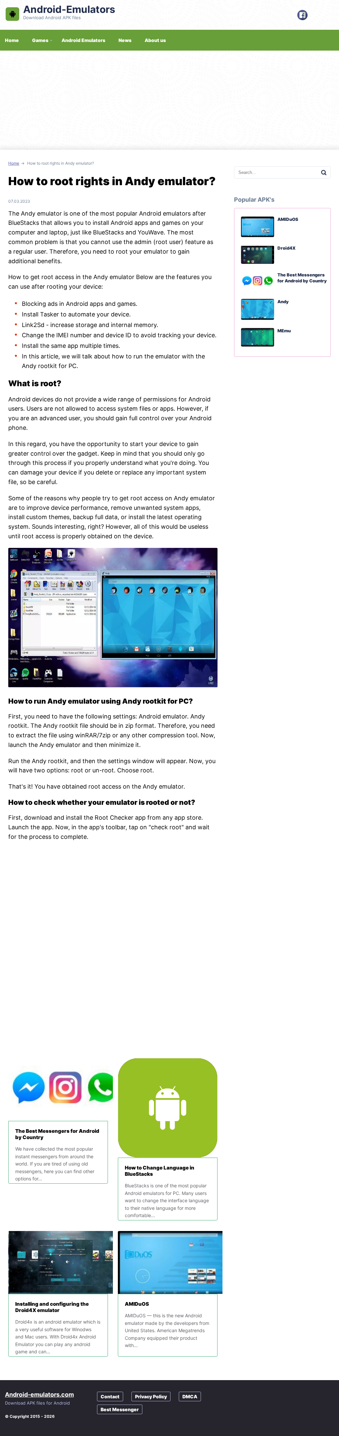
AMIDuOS (137, 1304)
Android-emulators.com (39, 1394)
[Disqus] (113, 950)
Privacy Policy (151, 1396)
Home (13, 163)
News (125, 40)
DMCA (189, 1396)
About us (155, 40)
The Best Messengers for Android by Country (57, 1134)
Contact (110, 1396)
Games (40, 40)
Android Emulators (83, 40)
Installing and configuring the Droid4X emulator (52, 1307)
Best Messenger (120, 1409)
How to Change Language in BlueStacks (159, 1171)
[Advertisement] (169, 100)
